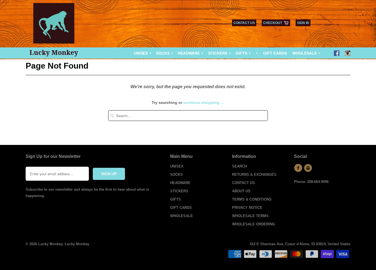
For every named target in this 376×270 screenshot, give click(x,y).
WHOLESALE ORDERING (253, 224)
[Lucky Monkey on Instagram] (347, 53)
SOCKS (164, 53)
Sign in (303, 23)
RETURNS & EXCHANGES (254, 174)
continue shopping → (203, 102)
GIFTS (243, 53)
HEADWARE (190, 53)
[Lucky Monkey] (54, 25)
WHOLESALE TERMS (250, 216)
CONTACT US (244, 23)
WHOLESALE (306, 53)
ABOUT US (241, 191)
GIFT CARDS (275, 53)
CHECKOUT (272, 23)
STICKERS (219, 53)
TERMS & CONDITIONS (252, 199)
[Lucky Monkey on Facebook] (336, 53)
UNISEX (142, 53)
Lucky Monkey (53, 52)
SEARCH (239, 166)
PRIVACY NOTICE (247, 208)
